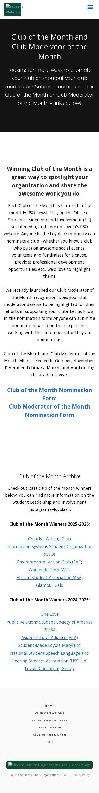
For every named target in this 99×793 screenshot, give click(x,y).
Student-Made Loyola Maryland (49, 645)
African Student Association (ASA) (50, 577)
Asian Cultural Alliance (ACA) (49, 637)
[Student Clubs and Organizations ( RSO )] (12, 9)
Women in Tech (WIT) (50, 570)
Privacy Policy (81, 775)
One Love (50, 614)
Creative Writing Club (49, 539)
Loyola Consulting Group (49, 668)
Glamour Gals (49, 585)
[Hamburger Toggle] (90, 8)
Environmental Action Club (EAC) (49, 562)
